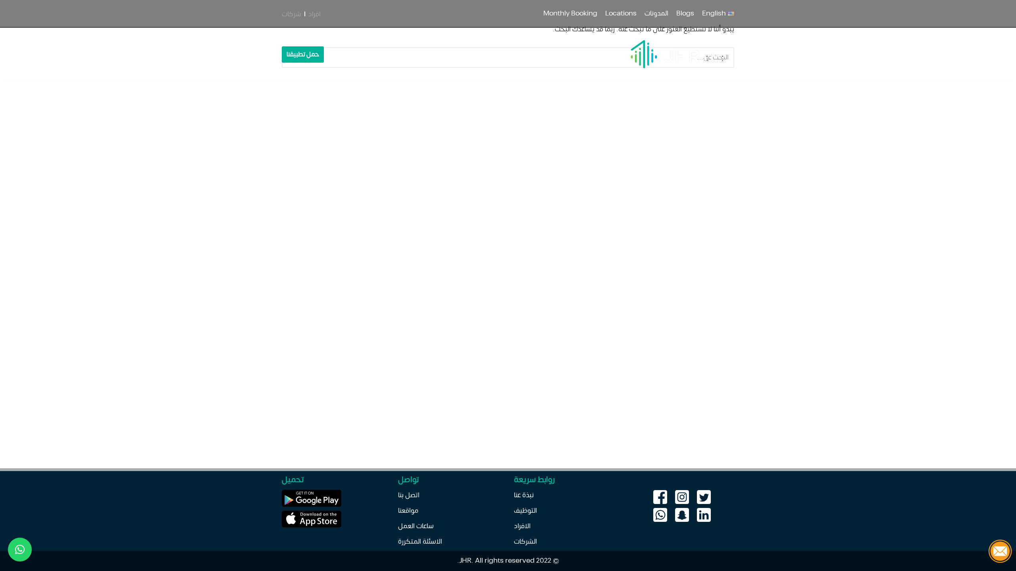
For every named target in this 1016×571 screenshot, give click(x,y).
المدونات (656, 13)
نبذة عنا (470, 54)
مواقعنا (408, 510)
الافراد (522, 526)
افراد (314, 14)
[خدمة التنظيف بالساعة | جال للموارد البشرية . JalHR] (677, 54)
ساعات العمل (416, 526)
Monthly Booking (570, 13)
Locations (621, 13)
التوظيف (392, 54)
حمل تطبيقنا (303, 54)
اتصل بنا (367, 54)
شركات (291, 14)
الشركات (525, 541)
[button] (20, 549)
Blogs (685, 13)
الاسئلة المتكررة (420, 541)
